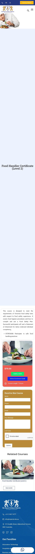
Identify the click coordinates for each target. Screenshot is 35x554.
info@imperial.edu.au (12, 519)
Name (6, 396)
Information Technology (10, 544)
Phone (7, 403)
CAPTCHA (8, 431)
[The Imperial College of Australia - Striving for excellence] (7, 9)
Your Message (9, 418)
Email (6, 410)
